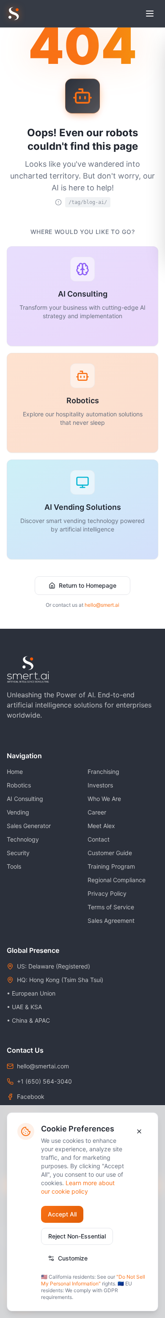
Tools (14, 866)
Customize (73, 1258)
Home (15, 771)
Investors (100, 785)
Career (97, 812)
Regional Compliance (117, 879)
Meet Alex (101, 825)
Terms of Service (111, 907)
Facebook (30, 1096)
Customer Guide (110, 852)
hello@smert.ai (102, 605)
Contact (99, 839)
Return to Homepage (87, 585)
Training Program (111, 866)
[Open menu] (149, 13)
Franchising (103, 771)
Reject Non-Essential (77, 1236)
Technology (23, 839)
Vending (18, 812)
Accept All (62, 1214)
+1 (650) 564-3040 (44, 1081)
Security (18, 852)
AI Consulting (25, 798)
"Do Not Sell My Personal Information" (93, 1280)
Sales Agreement (111, 920)
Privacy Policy (107, 893)
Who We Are (104, 798)
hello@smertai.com (43, 1066)
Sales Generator (29, 825)
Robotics (19, 785)
